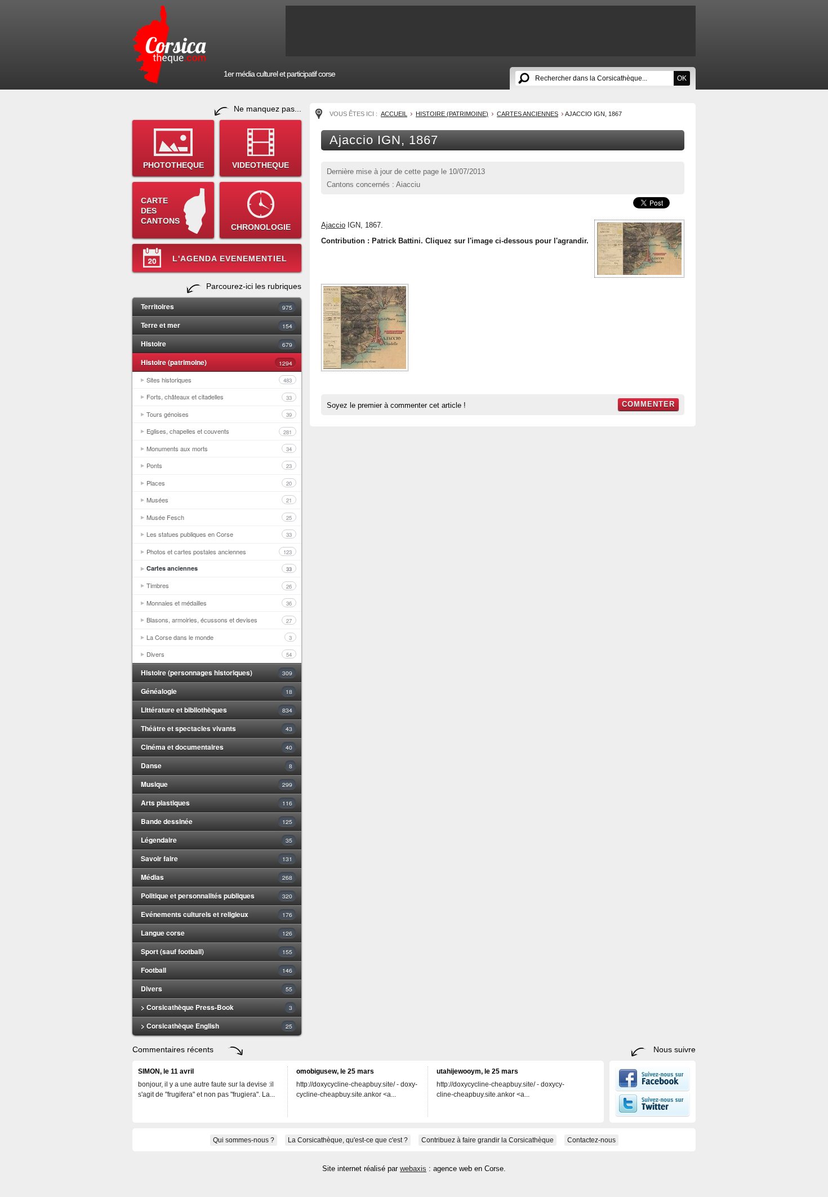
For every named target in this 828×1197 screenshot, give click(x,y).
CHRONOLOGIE (261, 227)
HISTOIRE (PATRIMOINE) (452, 113)
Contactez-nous (591, 1140)
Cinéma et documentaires (216, 747)
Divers (219, 653)
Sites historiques (219, 379)
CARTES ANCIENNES (527, 113)
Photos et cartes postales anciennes (219, 551)
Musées (219, 499)
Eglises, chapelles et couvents (219, 430)
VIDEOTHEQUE (260, 165)
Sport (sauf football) (216, 951)
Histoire (216, 344)
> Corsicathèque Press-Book (216, 1007)
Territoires (216, 306)
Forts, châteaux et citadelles (219, 396)
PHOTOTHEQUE (173, 165)
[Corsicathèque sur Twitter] (652, 1114)
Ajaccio (333, 225)
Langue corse (216, 933)
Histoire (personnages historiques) (216, 673)
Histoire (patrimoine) (216, 362)
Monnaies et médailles (219, 602)
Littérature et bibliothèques (216, 710)
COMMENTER (648, 404)
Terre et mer (216, 325)
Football (216, 970)
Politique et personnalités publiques (216, 896)
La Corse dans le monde (219, 637)
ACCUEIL (394, 113)
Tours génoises (219, 414)
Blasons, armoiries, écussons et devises (219, 619)
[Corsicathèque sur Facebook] (652, 1088)
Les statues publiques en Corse (219, 534)
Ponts (219, 465)
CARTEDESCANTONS (160, 210)
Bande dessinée (216, 821)
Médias (216, 877)
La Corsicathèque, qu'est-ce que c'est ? (348, 1140)
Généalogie (216, 691)
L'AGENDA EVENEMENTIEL (229, 258)
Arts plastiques (216, 803)
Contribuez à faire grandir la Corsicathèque (487, 1140)
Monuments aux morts (219, 448)
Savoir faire (216, 858)
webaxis (413, 1168)
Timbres (219, 585)
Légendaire (216, 840)
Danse (216, 765)
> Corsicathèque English (216, 1026)
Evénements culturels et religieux (216, 914)
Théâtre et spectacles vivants (216, 728)
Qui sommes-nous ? (243, 1140)
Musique (216, 784)
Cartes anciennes (219, 568)
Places (219, 482)
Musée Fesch (219, 517)
